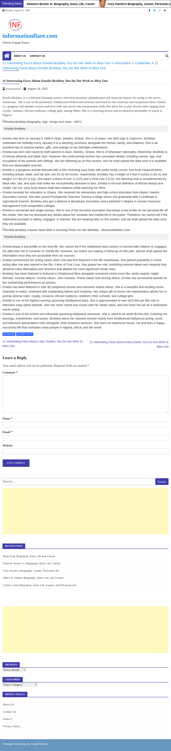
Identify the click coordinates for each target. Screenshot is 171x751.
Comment (10, 372)
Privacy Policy (11, 726)
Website (8, 445)
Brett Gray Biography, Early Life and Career (29, 556)
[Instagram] (160, 10)
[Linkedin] (165, 10)
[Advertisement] (85, 514)
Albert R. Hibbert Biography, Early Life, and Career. (33, 577)
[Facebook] (150, 10)
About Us (20, 56)
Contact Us (37, 56)
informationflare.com (30, 35)
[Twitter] (154, 10)
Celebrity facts (24, 334)
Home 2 (7, 719)
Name (7, 418)
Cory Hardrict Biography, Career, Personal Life (133, 4)
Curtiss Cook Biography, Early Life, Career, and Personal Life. (40, 585)
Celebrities (9, 334)
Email (8, 432)
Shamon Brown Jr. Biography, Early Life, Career (53, 4)
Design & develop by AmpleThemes (26, 744)
